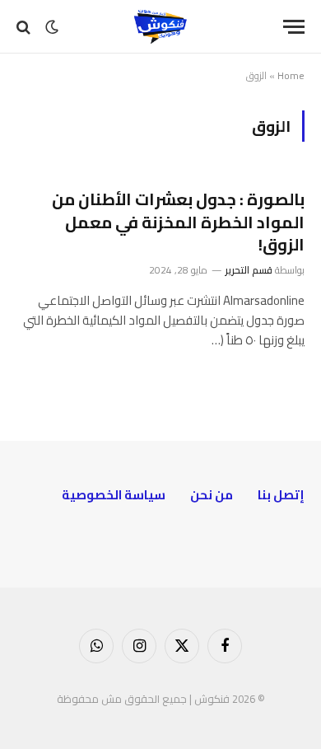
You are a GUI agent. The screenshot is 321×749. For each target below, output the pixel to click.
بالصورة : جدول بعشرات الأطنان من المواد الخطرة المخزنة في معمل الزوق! (178, 221)
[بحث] (25, 26)
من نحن (211, 495)
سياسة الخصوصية (113, 495)
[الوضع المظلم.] (52, 27)
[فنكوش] (160, 27)
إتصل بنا (281, 495)
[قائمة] (294, 26)
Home (291, 75)
